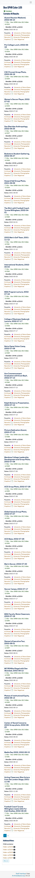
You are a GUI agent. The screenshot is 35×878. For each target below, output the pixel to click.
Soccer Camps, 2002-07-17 (16, 589)
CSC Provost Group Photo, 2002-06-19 (15, 73)
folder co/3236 (8, 855)
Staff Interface (21, 873)
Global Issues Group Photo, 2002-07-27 (15, 512)
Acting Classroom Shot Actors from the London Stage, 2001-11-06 (17, 779)
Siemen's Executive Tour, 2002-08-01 (14, 642)
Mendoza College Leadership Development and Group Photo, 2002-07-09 (17, 459)
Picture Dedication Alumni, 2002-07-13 (15, 431)
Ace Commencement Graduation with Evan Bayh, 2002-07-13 (15, 375)
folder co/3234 (8, 849)
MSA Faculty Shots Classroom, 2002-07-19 (17, 615)
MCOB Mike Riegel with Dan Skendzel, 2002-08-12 (16, 669)
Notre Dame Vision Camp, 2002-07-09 (15, 347)
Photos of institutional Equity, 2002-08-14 (16, 696)
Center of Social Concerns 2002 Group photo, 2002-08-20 (16, 725)
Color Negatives (19, 39)
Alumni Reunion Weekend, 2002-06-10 (15, 18)
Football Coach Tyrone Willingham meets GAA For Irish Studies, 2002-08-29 (15, 808)
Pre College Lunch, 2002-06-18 (16, 46)
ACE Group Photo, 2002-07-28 (17, 486)
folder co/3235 (8, 852)
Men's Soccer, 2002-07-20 (15, 564)
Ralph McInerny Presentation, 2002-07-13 (16, 404)
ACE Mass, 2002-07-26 (14, 539)
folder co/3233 (8, 847)
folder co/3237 (8, 858)
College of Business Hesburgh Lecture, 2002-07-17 (16, 320)
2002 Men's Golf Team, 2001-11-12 (16, 238)
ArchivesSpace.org (18, 876)
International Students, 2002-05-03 (17, 265)
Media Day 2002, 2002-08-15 (17, 752)
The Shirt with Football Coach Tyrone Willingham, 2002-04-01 (16, 210)
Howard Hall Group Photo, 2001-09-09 (15, 182)
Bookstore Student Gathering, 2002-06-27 (17, 154)
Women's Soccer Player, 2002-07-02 (17, 100)
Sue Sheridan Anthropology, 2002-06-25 (16, 127)
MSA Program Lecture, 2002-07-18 (16, 293)
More (5, 861)
